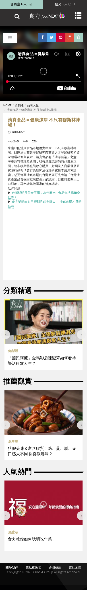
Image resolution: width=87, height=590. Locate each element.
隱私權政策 (33, 567)
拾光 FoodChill (65, 4)
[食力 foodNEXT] (44, 15)
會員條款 (55, 567)
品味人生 (33, 105)
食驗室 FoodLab (21, 4)
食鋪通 (19, 105)
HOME (7, 105)
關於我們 (12, 567)
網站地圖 (75, 567)
